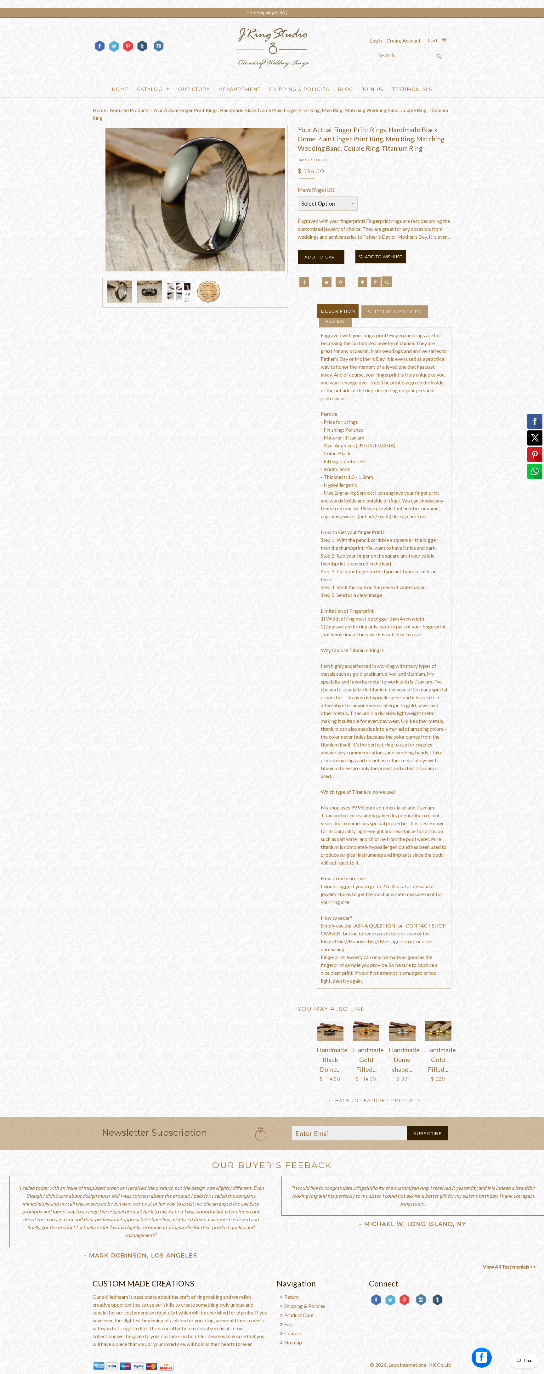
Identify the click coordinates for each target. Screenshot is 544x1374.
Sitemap (293, 1342)
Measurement (239, 89)
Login (376, 40)
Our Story (194, 89)
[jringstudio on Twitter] (114, 51)
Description (338, 311)
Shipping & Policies (299, 89)
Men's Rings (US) (316, 190)
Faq (288, 1324)
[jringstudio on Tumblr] (142, 51)
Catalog (150, 89)
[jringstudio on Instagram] (158, 54)
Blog (345, 89)
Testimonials (412, 89)
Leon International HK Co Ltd (419, 1365)
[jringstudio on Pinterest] (128, 51)
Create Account (404, 40)
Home (120, 89)
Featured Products (130, 110)
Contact (293, 1333)
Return (291, 1297)
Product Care (298, 1315)
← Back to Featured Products (374, 1101)
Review (335, 321)
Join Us (373, 89)
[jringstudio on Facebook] (100, 51)
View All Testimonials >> (509, 1266)
